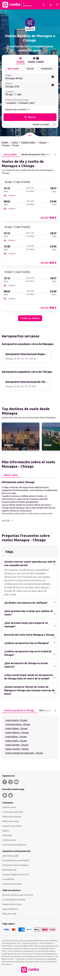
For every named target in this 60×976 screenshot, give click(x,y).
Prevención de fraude (12, 884)
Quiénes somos (9, 807)
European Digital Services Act (15, 874)
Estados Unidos (28, 142)
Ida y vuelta (13, 68)
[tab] (20, 60)
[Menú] (57, 5)
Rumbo (5, 142)
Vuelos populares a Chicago (19, 710)
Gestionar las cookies (12, 826)
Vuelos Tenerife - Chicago (17, 749)
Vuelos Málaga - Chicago (16, 728)
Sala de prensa (9, 840)
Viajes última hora (10, 909)
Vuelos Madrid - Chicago (16, 720)
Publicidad (7, 835)
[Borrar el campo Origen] (53, 77)
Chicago (42, 142)
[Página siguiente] (55, 154)
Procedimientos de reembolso (15, 860)
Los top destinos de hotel (13, 899)
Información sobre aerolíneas (15, 865)
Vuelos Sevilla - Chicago (16, 741)
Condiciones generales (12, 812)
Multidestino (46, 68)
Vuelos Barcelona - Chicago (17, 724)
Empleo (5, 831)
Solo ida (29, 68)
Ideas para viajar (9, 913)
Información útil (9, 870)
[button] (7, 520)
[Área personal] (50, 4)
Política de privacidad (11, 816)
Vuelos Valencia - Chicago (17, 732)
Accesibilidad (8, 879)
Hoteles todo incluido (12, 904)
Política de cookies (10, 821)
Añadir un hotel (41, 124)
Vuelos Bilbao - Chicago (16, 736)
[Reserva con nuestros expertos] (43, 4)
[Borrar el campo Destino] (53, 85)
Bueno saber (11, 475)
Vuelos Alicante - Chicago (16, 745)
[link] (30, 199)
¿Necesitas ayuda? (10, 856)
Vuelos (15, 142)
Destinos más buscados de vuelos (17, 895)
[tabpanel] (30, 239)
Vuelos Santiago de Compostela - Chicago (24, 753)
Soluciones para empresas (14, 845)
